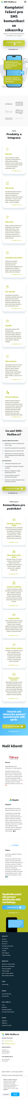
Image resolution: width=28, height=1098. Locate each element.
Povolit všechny (15, 1094)
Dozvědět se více (16, 171)
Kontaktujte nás (13, 49)
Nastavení (6, 1094)
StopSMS (4, 950)
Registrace (4, 1021)
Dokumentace (5, 996)
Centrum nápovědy (6, 994)
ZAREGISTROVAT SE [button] (12, 907)
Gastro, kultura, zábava (7, 973)
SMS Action (4, 944)
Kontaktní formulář (6, 1025)
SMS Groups (5, 941)
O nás (3, 1005)
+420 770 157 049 (8, 1041)
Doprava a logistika (6, 968)
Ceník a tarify (5, 984)
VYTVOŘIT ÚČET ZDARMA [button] (14, 42)
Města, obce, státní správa (8, 966)
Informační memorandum (8, 1012)
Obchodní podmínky (6, 1009)
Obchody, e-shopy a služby (8, 964)
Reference (4, 1007)
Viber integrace (5, 953)
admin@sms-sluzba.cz (9, 1043)
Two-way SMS (5, 948)
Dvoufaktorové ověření (7, 946)
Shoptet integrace (6, 955)
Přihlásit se (4, 1023)
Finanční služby (5, 971)
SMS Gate (4, 939)
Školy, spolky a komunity (8, 975)
